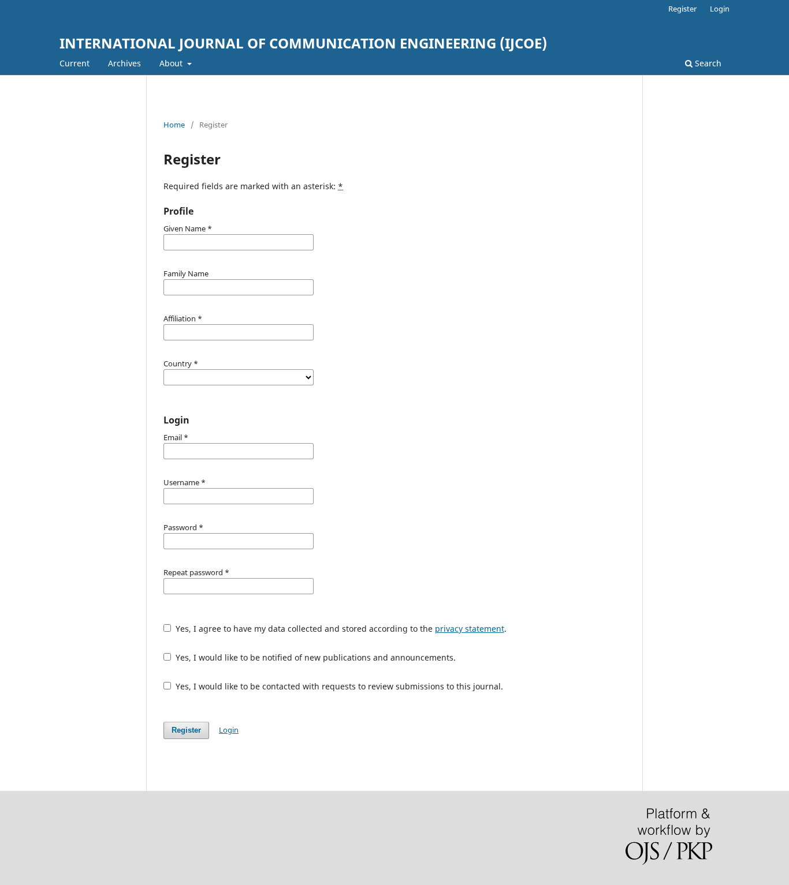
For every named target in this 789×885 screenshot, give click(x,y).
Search (707, 63)
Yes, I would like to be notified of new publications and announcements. (314, 657)
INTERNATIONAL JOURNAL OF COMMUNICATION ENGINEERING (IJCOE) (303, 42)
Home (174, 124)
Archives (124, 63)
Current (74, 63)
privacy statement (469, 628)
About (172, 63)
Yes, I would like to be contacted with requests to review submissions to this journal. (338, 686)
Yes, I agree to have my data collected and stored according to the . (340, 628)
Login (720, 8)
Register (682, 8)
